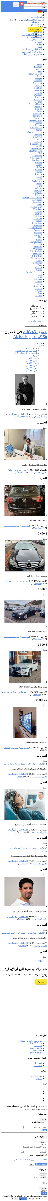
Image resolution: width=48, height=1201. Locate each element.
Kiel (40, 153)
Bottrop (39, 239)
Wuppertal (38, 106)
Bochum (38, 102)
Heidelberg (37, 214)
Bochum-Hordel (35, 104)
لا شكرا (14, 1199)
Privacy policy (36, 1053)
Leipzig (39, 92)
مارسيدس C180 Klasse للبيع (37, 576)
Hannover (38, 90)
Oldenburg (37, 202)
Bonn (39, 111)
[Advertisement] (24, 1007)
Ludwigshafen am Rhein (32, 197)
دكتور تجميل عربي (39, 417)
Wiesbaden (37, 123)
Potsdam (38, 211)
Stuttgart (38, 78)
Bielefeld (38, 109)
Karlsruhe (38, 118)
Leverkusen (37, 200)
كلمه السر (42, 1149)
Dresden (38, 97)
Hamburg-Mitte (35, 151)
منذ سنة (35, 316)
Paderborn (38, 216)
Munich (39, 69)
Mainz (39, 179)
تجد (45, 1130)
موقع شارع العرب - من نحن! (30, 1041)
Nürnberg (38, 88)
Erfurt (39, 167)
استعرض (23, 1199)
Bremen (38, 85)
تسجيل (39, 1078)
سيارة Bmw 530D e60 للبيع (37, 631)
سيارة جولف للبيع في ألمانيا (37, 520)
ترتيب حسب (31, 348)
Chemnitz (38, 141)
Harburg (38, 169)
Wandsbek (37, 99)
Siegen (39, 270)
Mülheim (38, 188)
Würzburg (38, 221)
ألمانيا (36, 1177)
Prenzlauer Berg (35, 207)
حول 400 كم (31, 368)
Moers (39, 284)
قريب (44, 1193)
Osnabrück (37, 193)
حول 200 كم (31, 363)
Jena (40, 274)
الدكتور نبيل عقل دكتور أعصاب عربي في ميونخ (31, 824)
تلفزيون (14, 747)
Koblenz (38, 267)
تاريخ (35, 355)
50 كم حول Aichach (30, 336)
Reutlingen (37, 263)
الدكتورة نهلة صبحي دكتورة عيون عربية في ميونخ (30, 938)
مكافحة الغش (36, 1048)
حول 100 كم (31, 360)
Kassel (39, 176)
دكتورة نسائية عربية (38, 776)
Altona (39, 139)
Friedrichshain (36, 251)
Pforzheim (38, 246)
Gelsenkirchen (36, 127)
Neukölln (38, 190)
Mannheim (37, 113)
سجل (34, 22)
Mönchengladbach (34, 132)
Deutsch (31, 37)
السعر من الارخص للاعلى (26, 351)
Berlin (39, 64)
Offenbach (37, 249)
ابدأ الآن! (41, 982)
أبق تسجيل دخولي (36, 1155)
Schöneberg (37, 256)
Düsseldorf (37, 83)
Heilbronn (38, 232)
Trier (40, 293)
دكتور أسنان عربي (39, 919)
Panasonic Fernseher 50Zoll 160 (35, 742)
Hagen (39, 172)
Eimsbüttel (37, 137)
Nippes (39, 260)
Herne (39, 186)
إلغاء (31, 1164)
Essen (39, 76)
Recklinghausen (35, 228)
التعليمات (38, 1046)
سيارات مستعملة (11, 526)
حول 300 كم (31, 365)
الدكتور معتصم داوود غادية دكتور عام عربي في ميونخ (29, 856)
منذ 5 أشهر (34, 314)
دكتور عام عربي (40, 863)
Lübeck (39, 165)
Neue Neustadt (36, 158)
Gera (40, 277)
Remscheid (37, 253)
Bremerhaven (36, 258)
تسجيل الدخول (30, 19)
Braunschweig (36, 144)
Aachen (39, 130)
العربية (31, 34)
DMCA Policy (36, 1043)
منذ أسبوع (34, 308)
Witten (39, 291)
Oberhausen (37, 160)
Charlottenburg (36, 242)
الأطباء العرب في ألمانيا (17, 414)
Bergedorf (38, 244)
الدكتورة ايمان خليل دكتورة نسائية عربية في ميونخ (29, 769)
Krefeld (39, 146)
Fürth (40, 265)
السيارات (26, 526)
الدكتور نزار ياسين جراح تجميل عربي (34, 409)
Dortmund (38, 81)
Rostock (38, 174)
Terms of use (36, 1050)
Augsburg (38, 134)
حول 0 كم (32, 358)
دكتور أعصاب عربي (38, 832)
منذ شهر (35, 311)
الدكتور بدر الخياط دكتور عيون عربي (34, 465)
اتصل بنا (38, 1063)
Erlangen (38, 288)
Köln (40, 71)
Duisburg (38, 95)
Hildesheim (37, 286)
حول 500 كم (31, 370)
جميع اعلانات (35, 321)
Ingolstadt (38, 235)
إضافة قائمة (34, 29)
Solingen (38, 195)
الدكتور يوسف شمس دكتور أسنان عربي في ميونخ (30, 911)
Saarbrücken (37, 181)
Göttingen (38, 230)
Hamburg (38, 67)
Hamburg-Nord (35, 120)
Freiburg (38, 162)
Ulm (40, 237)
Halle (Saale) (36, 148)
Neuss (39, 204)
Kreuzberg (37, 209)
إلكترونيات (25, 747)
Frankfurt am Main (34, 74)
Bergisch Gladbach (34, 272)
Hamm (39, 183)
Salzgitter (38, 279)
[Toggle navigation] (16, 4)
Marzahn (38, 281)
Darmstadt (38, 218)
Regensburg (37, 223)
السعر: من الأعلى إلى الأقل (25, 353)
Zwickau (38, 295)
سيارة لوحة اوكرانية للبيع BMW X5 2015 (33, 687)
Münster (38, 125)
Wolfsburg (37, 225)
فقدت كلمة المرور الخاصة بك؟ (34, 1159)
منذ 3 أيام (35, 306)
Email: (44, 1144)
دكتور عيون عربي (39, 472)
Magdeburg (37, 155)
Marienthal (37, 116)
